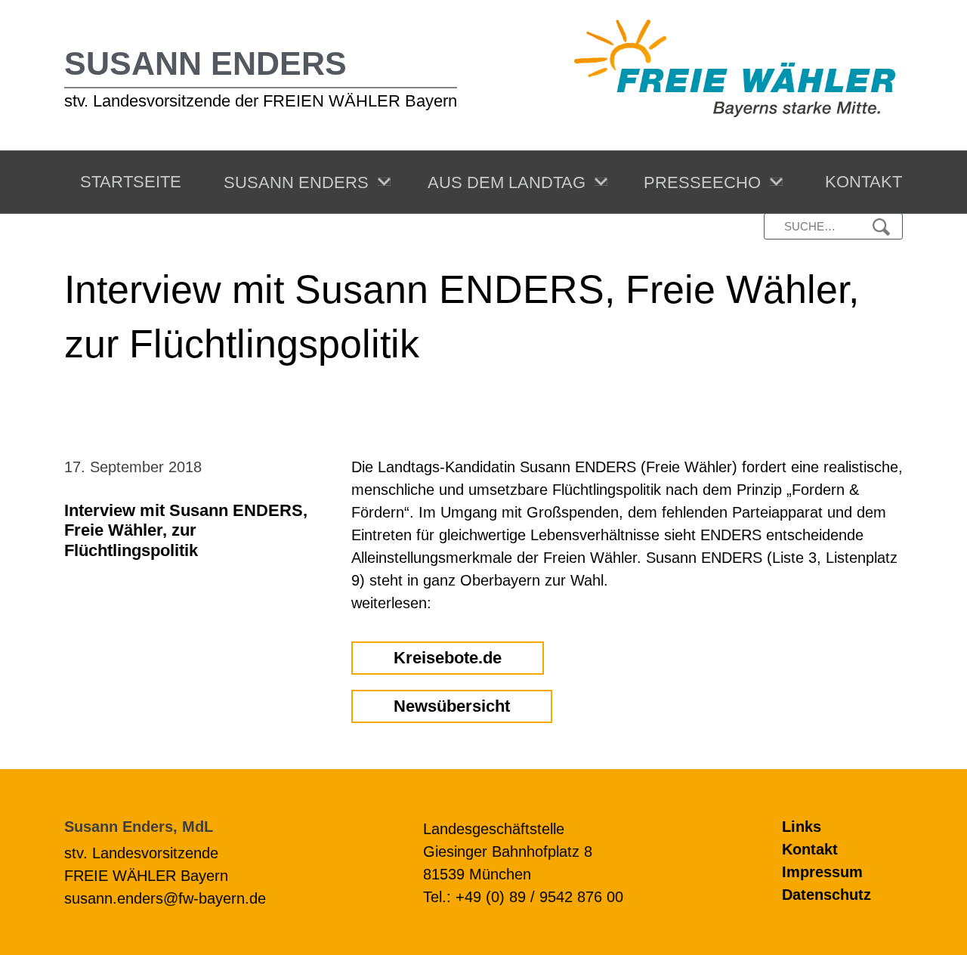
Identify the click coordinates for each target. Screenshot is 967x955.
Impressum (822, 872)
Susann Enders (205, 63)
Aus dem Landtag (502, 182)
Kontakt (859, 181)
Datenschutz (826, 894)
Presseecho (698, 182)
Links (801, 826)
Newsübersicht (452, 706)
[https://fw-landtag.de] (735, 67)
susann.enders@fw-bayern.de (165, 898)
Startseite (126, 181)
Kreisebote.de (448, 657)
